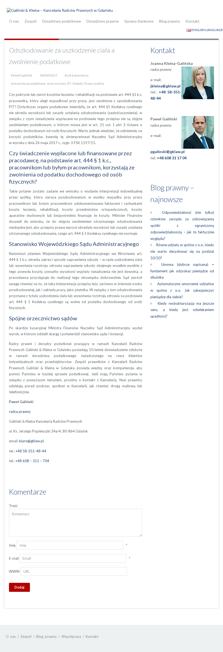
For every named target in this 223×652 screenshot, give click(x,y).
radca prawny (20, 411)
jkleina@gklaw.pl (165, 86)
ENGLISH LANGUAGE (207, 30)
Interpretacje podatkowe (28, 83)
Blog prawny (169, 21)
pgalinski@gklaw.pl (167, 151)
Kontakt (192, 21)
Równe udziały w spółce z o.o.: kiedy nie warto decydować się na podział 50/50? (182, 251)
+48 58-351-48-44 (31, 451)
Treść (13, 506)
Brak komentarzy (77, 75)
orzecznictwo (56, 83)
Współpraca (71, 636)
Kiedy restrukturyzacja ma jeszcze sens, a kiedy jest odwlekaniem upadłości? (182, 310)
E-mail (14, 558)
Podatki (78, 83)
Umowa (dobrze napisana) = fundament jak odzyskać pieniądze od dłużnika (182, 271)
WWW (14, 571)
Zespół (30, 21)
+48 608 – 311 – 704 (32, 461)
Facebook (202, 636)
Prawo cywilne (94, 83)
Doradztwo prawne (102, 21)
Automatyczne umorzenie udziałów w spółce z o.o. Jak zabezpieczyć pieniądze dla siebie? (182, 290)
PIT (69, 83)
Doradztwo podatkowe (61, 21)
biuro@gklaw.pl (31, 441)
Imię (12, 545)
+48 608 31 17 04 (172, 158)
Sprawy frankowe (139, 21)
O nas (14, 21)
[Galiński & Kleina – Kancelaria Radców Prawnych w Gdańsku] (60, 9)
